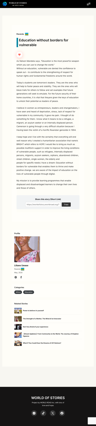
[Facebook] (21, 277)
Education (28, 292)
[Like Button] (19, 55)
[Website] (15, 277)
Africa (18, 292)
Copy (66, 204)
